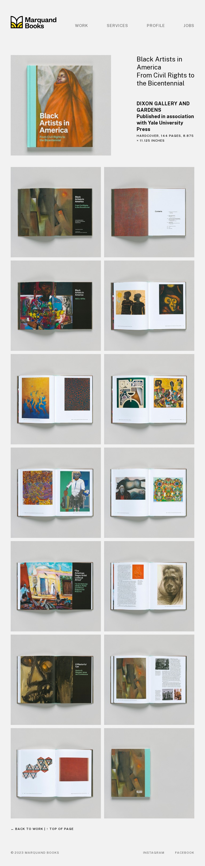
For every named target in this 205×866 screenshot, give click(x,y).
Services (117, 25)
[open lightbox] (68, 105)
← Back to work (27, 829)
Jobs (189, 25)
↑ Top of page (60, 829)
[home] (33, 22)
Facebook (184, 853)
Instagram (153, 853)
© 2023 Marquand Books (35, 853)
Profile (156, 25)
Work (81, 25)
